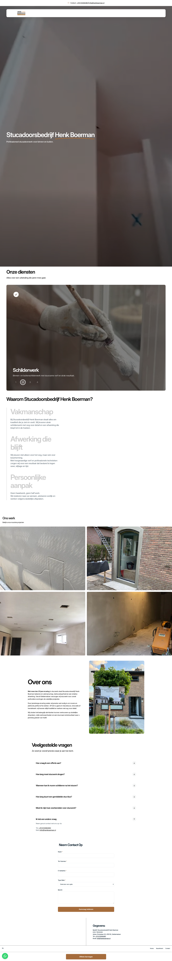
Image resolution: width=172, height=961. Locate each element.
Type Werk (62, 880)
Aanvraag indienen (86, 909)
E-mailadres (62, 871)
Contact (167, 948)
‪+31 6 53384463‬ (82, 3)
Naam (60, 852)
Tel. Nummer (62, 861)
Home (152, 948)
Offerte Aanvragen (86, 957)
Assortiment (159, 948)
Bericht (60, 890)
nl (3, 948)
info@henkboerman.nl (96, 3)
